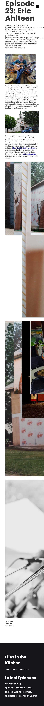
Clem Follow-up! (13, 683)
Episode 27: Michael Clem (18, 687)
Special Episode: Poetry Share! (21, 695)
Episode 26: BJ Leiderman (18, 691)
